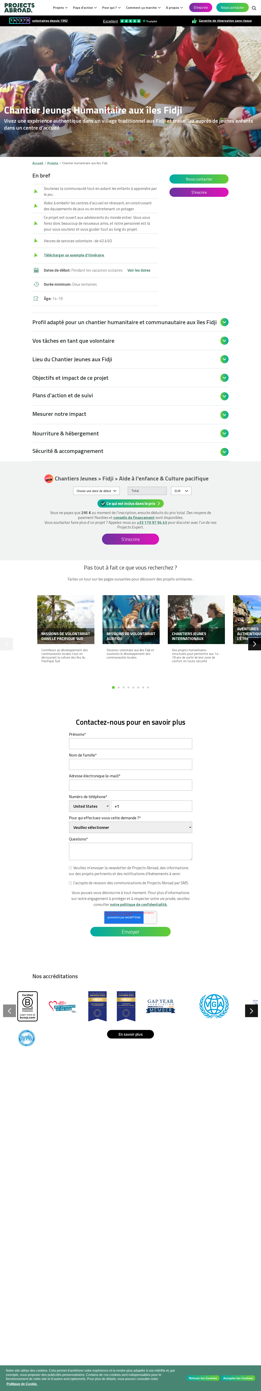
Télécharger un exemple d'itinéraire (74, 255)
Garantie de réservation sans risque (225, 21)
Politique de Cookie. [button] (22, 1384)
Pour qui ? (109, 7)
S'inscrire (201, 7)
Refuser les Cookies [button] (203, 1378)
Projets (58, 7)
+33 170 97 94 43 (152, 522)
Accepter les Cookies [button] (238, 1378)
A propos (172, 7)
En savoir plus (130, 1034)
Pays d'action (83, 7)
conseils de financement (134, 517)
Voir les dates (138, 270)
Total (135, 490)
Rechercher (254, 7)
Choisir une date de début (94, 490)
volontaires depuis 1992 (50, 21)
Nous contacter (232, 7)
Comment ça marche (141, 7)
